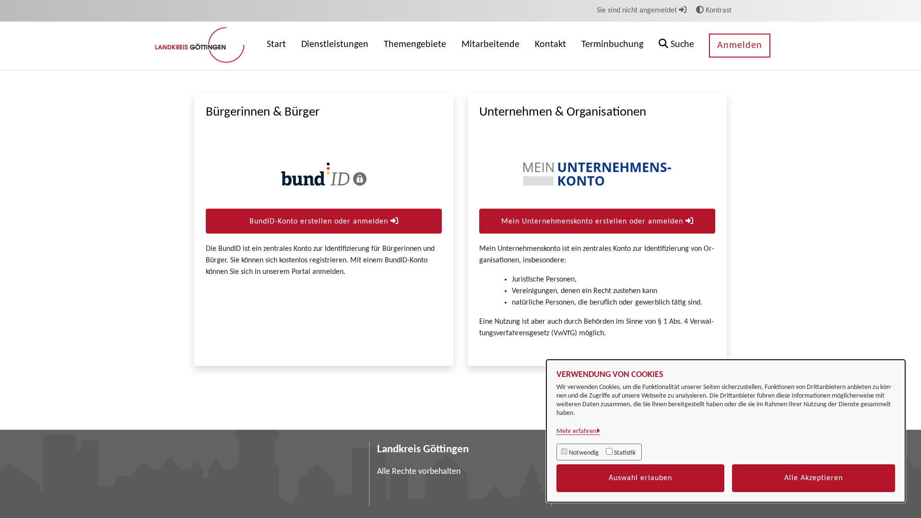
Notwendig (584, 453)
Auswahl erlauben (640, 478)
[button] (676, 46)
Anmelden (739, 45)
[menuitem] (276, 46)
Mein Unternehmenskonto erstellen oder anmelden (593, 221)
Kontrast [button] (718, 10)
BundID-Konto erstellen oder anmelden (319, 221)
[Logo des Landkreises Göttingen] (201, 45)
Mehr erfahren (576, 431)
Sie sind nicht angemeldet (638, 10)
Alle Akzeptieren (813, 478)
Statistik (625, 453)
